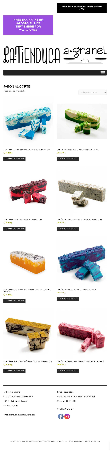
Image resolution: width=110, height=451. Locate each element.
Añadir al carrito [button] (14, 159)
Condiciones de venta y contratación (82, 441)
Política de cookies (53, 441)
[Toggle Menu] (103, 72)
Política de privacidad (32, 441)
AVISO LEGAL (15, 441)
